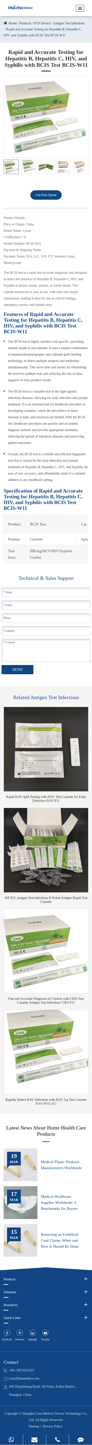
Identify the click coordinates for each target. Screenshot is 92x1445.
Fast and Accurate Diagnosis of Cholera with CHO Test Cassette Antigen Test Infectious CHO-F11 (46, 1000)
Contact (11, 1362)
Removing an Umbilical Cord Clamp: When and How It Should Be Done (60, 1240)
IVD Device (42, 23)
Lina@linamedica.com (24, 1378)
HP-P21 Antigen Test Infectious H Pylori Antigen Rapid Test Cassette (46, 899)
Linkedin (32, 1339)
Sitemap (33, 1426)
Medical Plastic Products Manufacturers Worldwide (61, 1165)
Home (13, 23)
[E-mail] (34, 1439)
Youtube (45, 1339)
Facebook (7, 1339)
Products (25, 23)
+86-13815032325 (21, 1370)
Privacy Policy (52, 1426)
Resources (11, 1305)
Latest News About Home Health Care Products (46, 1131)
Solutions (10, 1292)
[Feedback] (80, 1439)
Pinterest (19, 1339)
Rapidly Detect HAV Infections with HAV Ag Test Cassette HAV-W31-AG (46, 1101)
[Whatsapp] (11, 1439)
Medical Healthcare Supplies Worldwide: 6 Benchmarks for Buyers (59, 1202)
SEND (17, 669)
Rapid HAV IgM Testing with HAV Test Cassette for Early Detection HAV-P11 (46, 798)
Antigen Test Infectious (69, 23)
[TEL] (57, 1439)
